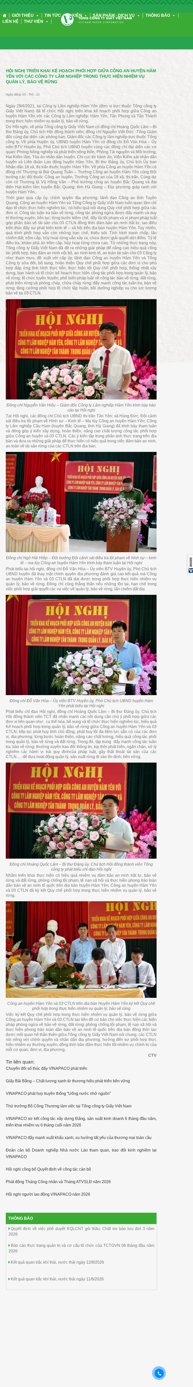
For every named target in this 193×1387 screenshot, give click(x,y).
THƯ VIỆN (33, 21)
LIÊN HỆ (11, 21)
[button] (36, 15)
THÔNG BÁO (158, 15)
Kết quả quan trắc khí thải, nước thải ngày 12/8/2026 (57, 1262)
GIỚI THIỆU (23, 15)
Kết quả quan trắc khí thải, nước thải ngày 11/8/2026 (57, 1279)
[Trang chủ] (4, 15)
